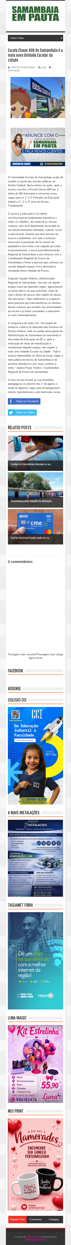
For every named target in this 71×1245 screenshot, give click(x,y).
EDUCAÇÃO (14, 70)
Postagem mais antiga (50, 654)
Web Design (33, 1237)
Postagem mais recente (21, 654)
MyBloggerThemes (35, 1239)
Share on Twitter (25, 412)
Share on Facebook (27, 401)
